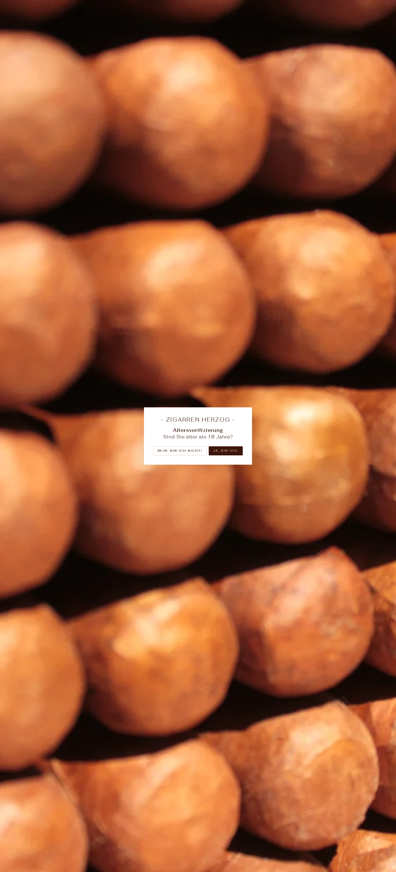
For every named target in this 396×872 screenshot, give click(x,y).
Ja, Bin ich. (226, 450)
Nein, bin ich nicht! (180, 450)
